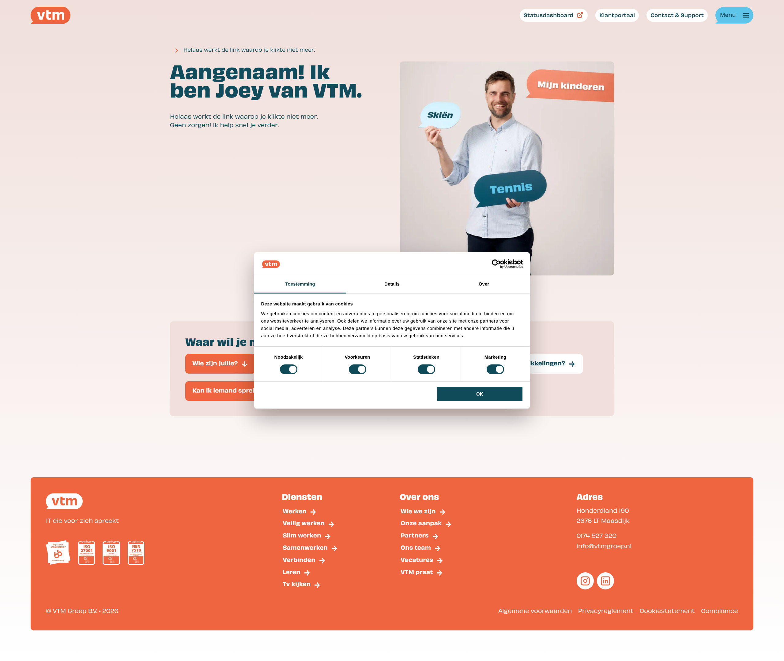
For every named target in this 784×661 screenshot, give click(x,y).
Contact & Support (677, 14)
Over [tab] (484, 284)
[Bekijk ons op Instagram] (585, 580)
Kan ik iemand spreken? (230, 390)
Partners (415, 535)
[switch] (357, 369)
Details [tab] (392, 284)
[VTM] (50, 15)
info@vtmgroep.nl (604, 545)
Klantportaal (617, 14)
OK (479, 394)
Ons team (416, 547)
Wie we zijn (418, 511)
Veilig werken (304, 523)
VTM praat (417, 572)
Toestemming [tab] (300, 284)
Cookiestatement (667, 610)
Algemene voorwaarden (535, 610)
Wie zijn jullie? (215, 363)
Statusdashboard (548, 14)
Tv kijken (297, 584)
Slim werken (302, 535)
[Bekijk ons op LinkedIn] (605, 580)
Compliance (719, 610)
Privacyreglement (606, 610)
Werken (295, 511)
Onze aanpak (421, 523)
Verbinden (299, 559)
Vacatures (417, 559)
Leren (291, 572)
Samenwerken (305, 547)
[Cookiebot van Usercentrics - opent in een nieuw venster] (496, 263)
